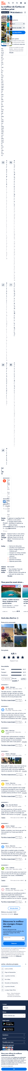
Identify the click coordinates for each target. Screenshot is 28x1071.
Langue (5, 1004)
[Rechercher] (9, 3)
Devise (4, 1012)
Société (4, 1038)
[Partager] (25, 12)
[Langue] (21, 3)
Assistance (5, 1035)
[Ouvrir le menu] (25, 688)
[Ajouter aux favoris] (19, 586)
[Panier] (17, 3)
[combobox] (15, 680)
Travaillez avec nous (7, 1042)
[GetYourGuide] (3, 3)
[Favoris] (13, 3)
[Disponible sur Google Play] (8, 1024)
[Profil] (25, 3)
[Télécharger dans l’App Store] (8, 1029)
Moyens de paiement (8, 1045)
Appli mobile (5, 1020)
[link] (11, 599)
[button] (3, 30)
